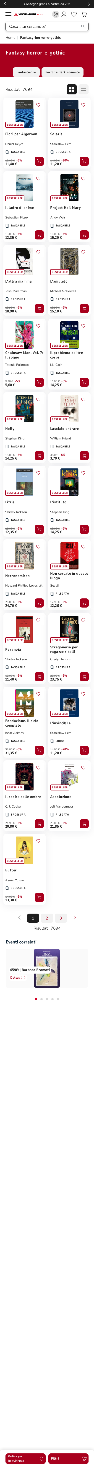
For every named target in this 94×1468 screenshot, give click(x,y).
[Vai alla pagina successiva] (75, 917)
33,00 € (10, 749)
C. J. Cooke (13, 806)
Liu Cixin (56, 365)
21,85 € (56, 826)
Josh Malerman (16, 291)
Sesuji (54, 585)
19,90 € (10, 307)
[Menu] (9, 15)
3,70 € (55, 458)
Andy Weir (57, 217)
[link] (55, 14)
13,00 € (10, 234)
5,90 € (9, 381)
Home (10, 37)
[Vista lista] (83, 89)
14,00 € (55, 160)
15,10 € (56, 311)
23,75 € (56, 679)
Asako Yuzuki (14, 880)
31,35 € (11, 753)
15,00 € (55, 381)
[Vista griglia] (72, 89)
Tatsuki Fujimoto (17, 365)
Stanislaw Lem (60, 144)
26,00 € (10, 602)
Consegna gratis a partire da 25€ (47, 4)
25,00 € (55, 675)
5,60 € (10, 385)
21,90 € (10, 823)
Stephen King (14, 438)
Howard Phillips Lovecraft (23, 585)
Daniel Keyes (14, 144)
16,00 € (55, 234)
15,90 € (55, 307)
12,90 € (55, 602)
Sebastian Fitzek (16, 217)
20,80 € (11, 826)
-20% (65, 160)
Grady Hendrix (60, 659)
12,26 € (56, 606)
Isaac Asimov (14, 733)
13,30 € (11, 900)
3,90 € (54, 455)
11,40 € (11, 164)
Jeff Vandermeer (61, 806)
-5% (19, 160)
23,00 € (55, 823)
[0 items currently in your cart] (84, 14)
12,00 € (10, 160)
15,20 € (56, 237)
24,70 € (11, 606)
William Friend (60, 438)
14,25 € (56, 385)
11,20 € (56, 164)
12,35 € (11, 237)
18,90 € (11, 311)
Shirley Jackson (16, 512)
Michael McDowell (63, 291)
